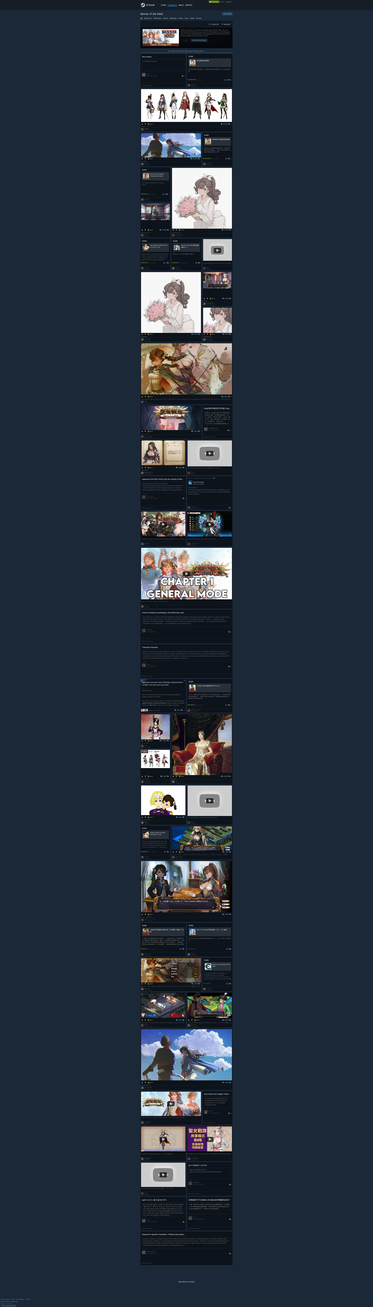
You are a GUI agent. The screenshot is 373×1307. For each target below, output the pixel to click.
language (228, 1)
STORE (163, 5)
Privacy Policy (5, 1299)
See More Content (186, 1281)
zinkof (148, 1220)
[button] (226, 23)
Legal (12, 1299)
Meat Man (147, 988)
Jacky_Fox (147, 954)
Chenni (210, 1111)
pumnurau (194, 507)
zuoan (146, 234)
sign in (222, 1)
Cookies (27, 1299)
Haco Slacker (148, 436)
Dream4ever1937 (196, 710)
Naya (207, 267)
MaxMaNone (179, 234)
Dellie (145, 745)
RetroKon (147, 543)
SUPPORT (188, 5)
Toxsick (148, 664)
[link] (8, 1306)
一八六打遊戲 (194, 1158)
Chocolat (146, 163)
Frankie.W (147, 781)
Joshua (146, 267)
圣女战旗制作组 (212, 428)
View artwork (147, 165)
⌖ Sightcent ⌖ (194, 543)
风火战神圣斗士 (210, 303)
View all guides (194, 86)
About (181, 5)
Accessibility (20, 1299)
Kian (176, 781)
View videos (209, 269)
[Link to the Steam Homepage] (148, 6)
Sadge (148, 74)
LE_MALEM (149, 496)
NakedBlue (196, 1182)
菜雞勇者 (146, 129)
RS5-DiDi (146, 199)
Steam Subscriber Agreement (9, 1301)
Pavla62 (193, 954)
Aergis (146, 606)
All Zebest (149, 630)
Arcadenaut (147, 1122)
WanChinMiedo (150, 1251)
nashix (177, 267)
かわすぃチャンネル (150, 919)
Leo (194, 1217)
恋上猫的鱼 (147, 1158)
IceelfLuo (193, 84)
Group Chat (216, 24)
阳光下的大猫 (148, 1087)
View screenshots (148, 130)
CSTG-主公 (147, 339)
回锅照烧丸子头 (148, 472)
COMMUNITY (172, 5)
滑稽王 (146, 822)
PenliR (146, 401)
